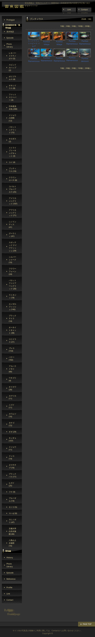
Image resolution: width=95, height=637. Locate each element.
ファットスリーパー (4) (12, 97)
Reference (10, 579)
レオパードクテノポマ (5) (12, 56)
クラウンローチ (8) (13, 178)
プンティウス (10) (12, 169)
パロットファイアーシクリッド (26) (12, 284)
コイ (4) (12, 162)
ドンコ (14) (11, 457)
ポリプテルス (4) (12, 78)
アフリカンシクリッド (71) (12, 213)
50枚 (74, 26)
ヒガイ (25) (11, 484)
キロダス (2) (12, 140)
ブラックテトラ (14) (12, 318)
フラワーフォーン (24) (12, 271)
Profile (9, 587)
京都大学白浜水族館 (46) (12, 531)
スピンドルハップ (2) (12, 67)
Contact (84, 9)
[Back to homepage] (14, 6)
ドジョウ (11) (12, 448)
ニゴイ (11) (11, 406)
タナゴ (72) (11, 424)
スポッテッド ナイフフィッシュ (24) (13, 246)
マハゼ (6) (13, 513)
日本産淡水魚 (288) (13, 107)
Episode (9, 38)
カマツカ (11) (12, 397)
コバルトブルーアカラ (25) (12, 189)
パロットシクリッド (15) (12, 130)
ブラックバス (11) (12, 475)
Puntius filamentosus (72, 42)
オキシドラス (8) (12, 87)
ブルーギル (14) (12, 499)
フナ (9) (12, 492)
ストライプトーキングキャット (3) (12, 151)
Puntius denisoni (85, 59)
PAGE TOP (87, 624)
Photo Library (9, 45)
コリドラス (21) (12, 340)
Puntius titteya (46, 43)
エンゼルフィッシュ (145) (12, 307)
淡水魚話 (10, 31)
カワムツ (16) (12, 415)
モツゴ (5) (13, 507)
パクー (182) (11, 358)
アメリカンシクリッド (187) (13, 201)
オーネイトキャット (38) (12, 330)
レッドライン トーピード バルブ (34, 43)
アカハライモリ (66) (12, 369)
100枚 (80, 26)
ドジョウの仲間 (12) (12, 118)
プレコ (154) (11, 349)
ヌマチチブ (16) (12, 466)
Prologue (10, 20)
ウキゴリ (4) (12, 379)
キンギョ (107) (12, 439)
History (9, 557)
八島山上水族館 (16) (12, 543)
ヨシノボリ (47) (12, 521)
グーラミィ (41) (12, 234)
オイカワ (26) (12, 388)
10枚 (62, 26)
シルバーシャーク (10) (12, 260)
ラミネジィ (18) (12, 296)
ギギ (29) (12, 431)
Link (69, 9)
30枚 (68, 26)
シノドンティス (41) (12, 224)
